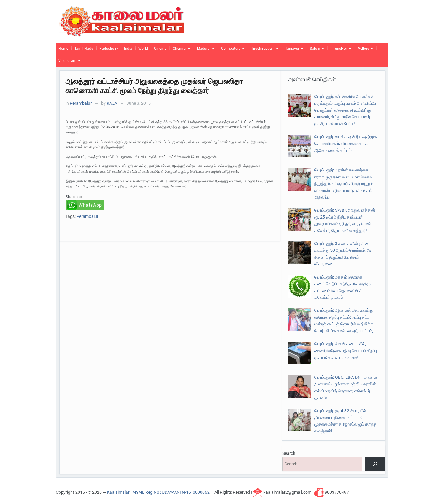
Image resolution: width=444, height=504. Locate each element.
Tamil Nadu (83, 48)
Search (288, 453)
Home (63, 48)
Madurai (203, 50)
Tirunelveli (337, 50)
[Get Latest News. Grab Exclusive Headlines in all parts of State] (121, 20)
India (128, 48)
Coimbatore (229, 50)
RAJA (112, 103)
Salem (313, 50)
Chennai (178, 50)
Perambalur (81, 103)
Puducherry (108, 48)
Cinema (160, 48)
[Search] (375, 464)
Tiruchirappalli (262, 50)
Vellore (362, 50)
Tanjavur (291, 50)
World (143, 48)
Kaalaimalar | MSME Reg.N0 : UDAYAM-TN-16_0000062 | (159, 492)
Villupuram (66, 62)
